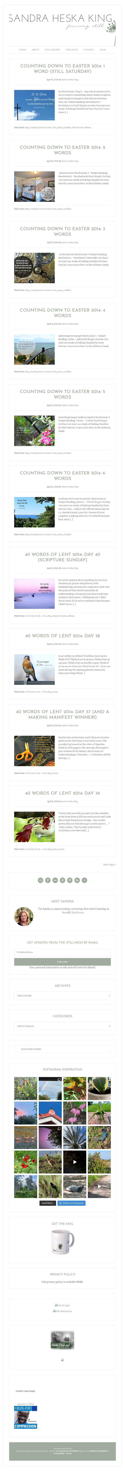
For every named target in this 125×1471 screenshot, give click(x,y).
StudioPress (59, 1454)
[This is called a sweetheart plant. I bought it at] (99, 1088)
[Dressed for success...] (99, 1137)
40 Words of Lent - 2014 (35, 616)
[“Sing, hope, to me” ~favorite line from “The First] (25, 1162)
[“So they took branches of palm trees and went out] (74, 1137)
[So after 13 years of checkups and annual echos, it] (74, 1113)
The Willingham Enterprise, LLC (69, 1451)
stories (55, 692)
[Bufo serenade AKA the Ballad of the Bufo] (74, 1162)
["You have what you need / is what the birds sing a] (50, 1186)
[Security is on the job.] (50, 1113)
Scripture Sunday (59, 616)
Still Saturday (77, 127)
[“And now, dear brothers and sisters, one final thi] (25, 1088)
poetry (59, 127)
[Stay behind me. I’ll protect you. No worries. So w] (99, 1186)
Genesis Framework (98, 1451)
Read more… (78, 912)
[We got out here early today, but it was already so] (25, 1137)
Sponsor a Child (25, 1404)
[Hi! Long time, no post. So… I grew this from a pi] (99, 1113)
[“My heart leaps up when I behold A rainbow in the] (50, 1088)
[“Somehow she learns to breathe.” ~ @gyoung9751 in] (25, 1186)
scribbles (67, 127)
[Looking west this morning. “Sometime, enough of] (25, 1113)
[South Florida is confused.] (99, 1162)
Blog (27, 127)
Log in (68, 1454)
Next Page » (109, 864)
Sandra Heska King (62, 28)
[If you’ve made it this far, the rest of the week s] (74, 1186)
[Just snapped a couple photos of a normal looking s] (50, 1137)
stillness (87, 127)
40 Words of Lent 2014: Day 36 (62, 793)
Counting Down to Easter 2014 (43, 127)
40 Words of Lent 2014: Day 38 (62, 636)
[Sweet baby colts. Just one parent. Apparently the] (50, 1162)
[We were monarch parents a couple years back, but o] (74, 1088)
